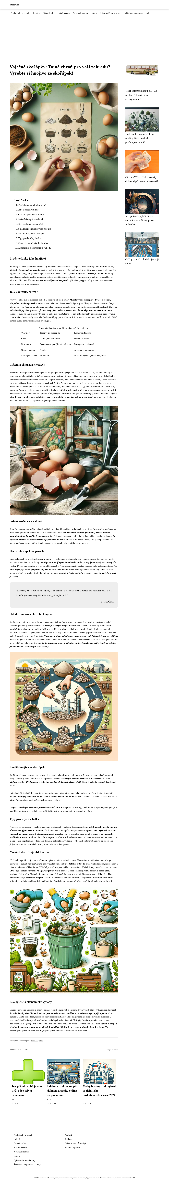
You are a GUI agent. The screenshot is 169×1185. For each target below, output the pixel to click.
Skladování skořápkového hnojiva (34, 228)
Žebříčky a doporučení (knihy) (137, 13)
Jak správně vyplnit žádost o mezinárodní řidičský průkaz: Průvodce (140, 220)
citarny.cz (14, 4)
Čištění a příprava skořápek (31, 214)
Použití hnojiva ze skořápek (31, 233)
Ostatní (94, 13)
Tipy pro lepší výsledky (29, 238)
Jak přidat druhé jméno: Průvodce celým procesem (27, 1091)
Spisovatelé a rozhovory (110, 13)
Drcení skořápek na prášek (30, 224)
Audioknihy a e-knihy (21, 13)
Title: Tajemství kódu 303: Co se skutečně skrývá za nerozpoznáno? (141, 94)
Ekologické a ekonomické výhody (34, 247)
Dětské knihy (48, 13)
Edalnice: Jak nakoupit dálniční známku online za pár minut (62, 1091)
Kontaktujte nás (37, 1040)
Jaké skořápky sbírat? (28, 209)
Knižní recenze (63, 13)
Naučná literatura (80, 13)
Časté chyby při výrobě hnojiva (33, 243)
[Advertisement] (84, 33)
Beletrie (36, 13)
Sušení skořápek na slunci (30, 219)
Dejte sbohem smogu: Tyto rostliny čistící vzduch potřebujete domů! (139, 138)
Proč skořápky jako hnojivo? (32, 205)
